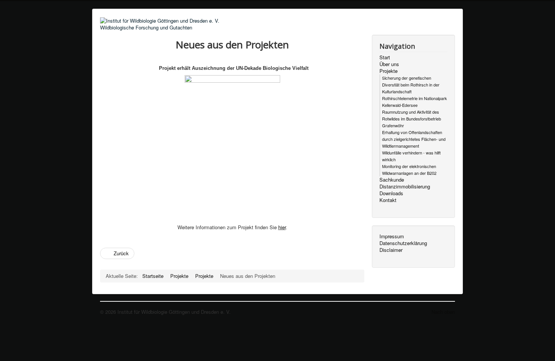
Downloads (391, 193)
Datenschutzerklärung (403, 243)
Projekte (388, 71)
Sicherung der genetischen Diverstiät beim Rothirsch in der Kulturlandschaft (410, 84)
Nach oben (443, 311)
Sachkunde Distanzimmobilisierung (404, 183)
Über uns (389, 64)
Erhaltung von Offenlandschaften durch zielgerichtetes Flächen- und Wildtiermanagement (414, 139)
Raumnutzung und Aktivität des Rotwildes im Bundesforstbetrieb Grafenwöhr (411, 118)
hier (282, 227)
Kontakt (387, 200)
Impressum (391, 236)
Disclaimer (390, 250)
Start (384, 57)
